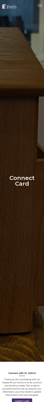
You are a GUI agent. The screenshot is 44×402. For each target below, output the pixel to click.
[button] (40, 5)
